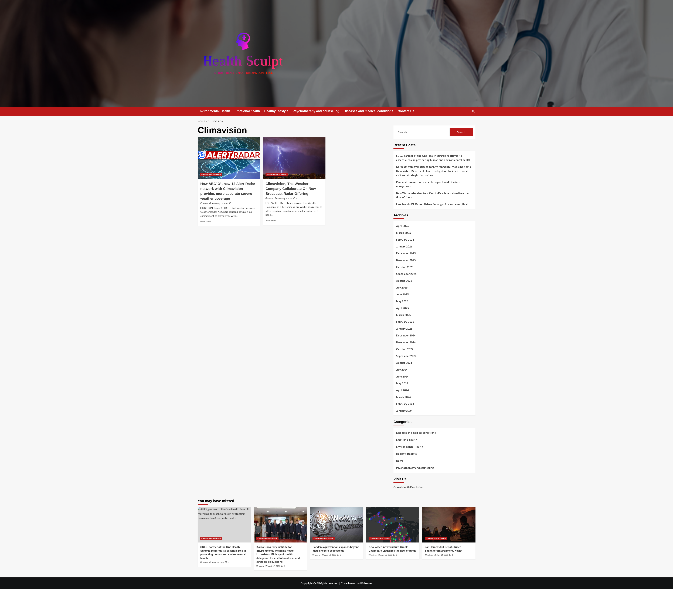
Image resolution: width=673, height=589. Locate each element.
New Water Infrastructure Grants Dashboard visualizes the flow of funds (432, 195)
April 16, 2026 (330, 555)
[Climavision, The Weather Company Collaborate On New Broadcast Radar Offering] (294, 158)
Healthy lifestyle (276, 111)
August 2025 (404, 280)
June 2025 (402, 294)
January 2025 (404, 328)
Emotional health (247, 111)
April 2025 (402, 308)
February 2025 (405, 321)
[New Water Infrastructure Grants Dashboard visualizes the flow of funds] (392, 524)
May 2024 (402, 383)
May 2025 (402, 301)
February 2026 (405, 239)
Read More (205, 221)
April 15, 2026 (386, 555)
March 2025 (403, 314)
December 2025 (406, 253)
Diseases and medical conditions (368, 111)
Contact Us (406, 111)
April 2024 (402, 390)
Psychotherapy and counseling (316, 111)
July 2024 (402, 369)
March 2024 (403, 397)
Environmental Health (214, 111)
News (399, 460)
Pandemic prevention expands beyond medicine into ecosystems (428, 184)
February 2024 (405, 403)
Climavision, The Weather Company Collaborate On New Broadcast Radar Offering (291, 189)
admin (205, 203)
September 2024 (406, 356)
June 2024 (402, 376)
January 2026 (404, 246)
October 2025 (404, 267)
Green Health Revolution (408, 487)
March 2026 (403, 232)
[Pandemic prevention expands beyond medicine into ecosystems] (336, 524)
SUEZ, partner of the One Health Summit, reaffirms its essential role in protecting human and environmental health (433, 157)
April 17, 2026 (274, 566)
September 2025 (406, 273)
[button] (473, 111)
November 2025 (406, 260)
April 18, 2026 (218, 562)
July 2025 (402, 287)
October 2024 (404, 349)
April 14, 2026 (442, 555)
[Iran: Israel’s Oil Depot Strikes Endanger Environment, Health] (448, 524)
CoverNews (348, 583)
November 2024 (406, 342)
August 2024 (404, 362)
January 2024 (404, 410)
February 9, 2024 (284, 198)
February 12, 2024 (220, 203)
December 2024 (406, 335)
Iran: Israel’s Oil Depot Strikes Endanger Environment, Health (433, 204)
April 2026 (402, 225)
